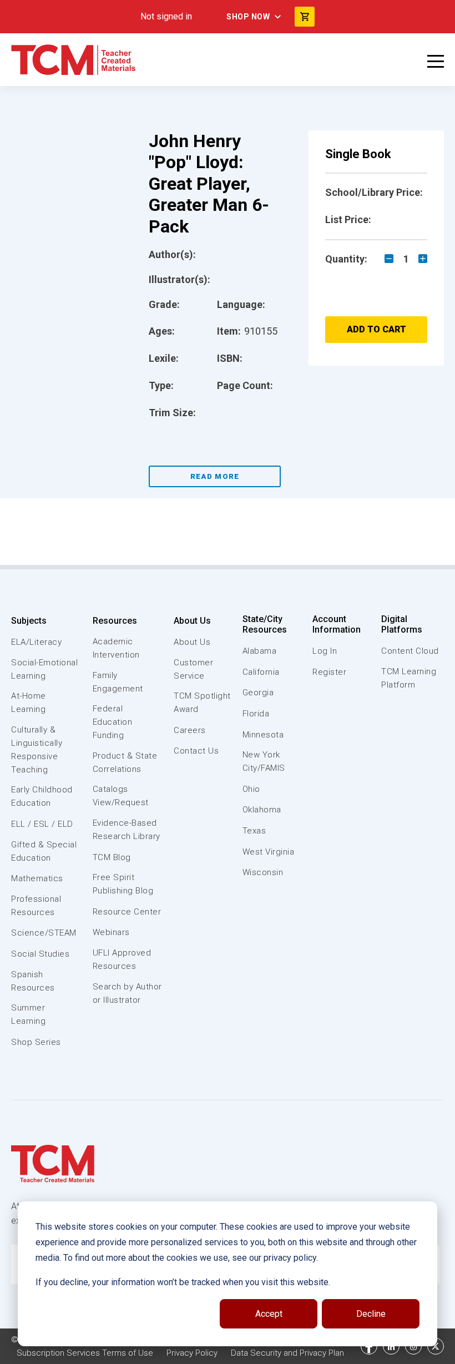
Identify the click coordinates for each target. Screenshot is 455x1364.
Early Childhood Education (42, 796)
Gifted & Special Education (44, 851)
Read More (215, 476)
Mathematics (37, 878)
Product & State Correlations (125, 762)
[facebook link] (369, 1346)
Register (329, 672)
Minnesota (263, 735)
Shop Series (36, 1042)
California (261, 672)
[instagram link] (413, 1346)
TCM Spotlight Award (202, 702)
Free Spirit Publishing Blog (123, 884)
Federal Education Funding (113, 722)
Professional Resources (36, 905)
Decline (371, 1314)
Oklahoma (261, 810)
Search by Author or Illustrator (127, 993)
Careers (190, 730)
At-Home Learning (28, 702)
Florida (256, 714)
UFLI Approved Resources (122, 959)
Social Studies (40, 954)
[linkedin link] (391, 1346)
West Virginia (268, 852)
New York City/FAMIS (263, 761)
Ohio (251, 789)
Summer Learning (28, 1014)
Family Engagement (118, 682)
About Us (192, 620)
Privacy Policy (192, 1353)
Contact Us (196, 751)
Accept (268, 1314)
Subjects (29, 620)
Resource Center (127, 912)
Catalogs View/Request (121, 795)
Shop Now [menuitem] (248, 16)
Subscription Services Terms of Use (85, 1353)
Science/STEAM (44, 933)
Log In (324, 651)
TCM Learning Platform (408, 678)
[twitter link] (435, 1346)
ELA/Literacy (36, 642)
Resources (115, 620)
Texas (254, 831)
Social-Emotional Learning (44, 669)
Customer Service (193, 669)
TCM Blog (112, 857)
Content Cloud (410, 651)
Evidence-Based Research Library (126, 829)
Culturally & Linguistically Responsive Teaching (36, 750)
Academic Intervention (116, 648)
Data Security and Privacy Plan (287, 1353)
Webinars (111, 932)
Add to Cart (376, 329)
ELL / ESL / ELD (42, 824)
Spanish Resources (33, 981)
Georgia (258, 693)
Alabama (259, 651)
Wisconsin (263, 872)
